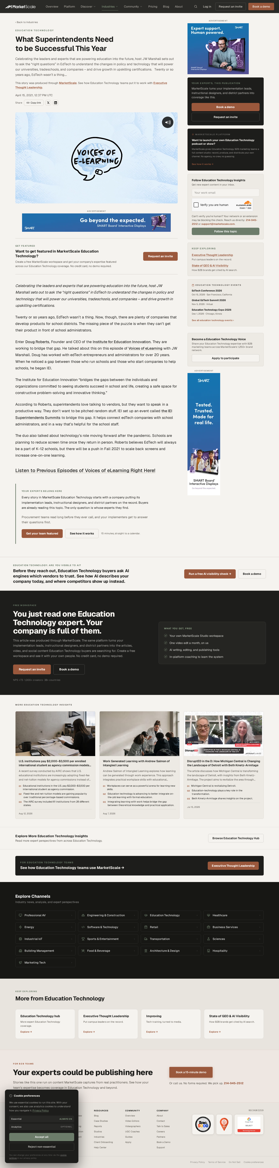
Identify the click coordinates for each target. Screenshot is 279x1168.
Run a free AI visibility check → (210, 574)
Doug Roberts (37, 341)
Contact (161, 1120)
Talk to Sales (163, 1126)
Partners (161, 1136)
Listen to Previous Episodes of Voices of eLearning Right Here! (85, 470)
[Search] (195, 6)
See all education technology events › (213, 320)
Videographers (133, 1126)
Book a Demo (163, 1142)
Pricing (152, 6)
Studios (98, 1131)
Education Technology (34, 30)
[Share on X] (48, 103)
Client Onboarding (103, 1142)
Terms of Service (216, 1162)
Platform (69, 6)
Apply (128, 1142)
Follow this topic (225, 231)
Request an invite (230, 6)
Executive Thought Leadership (212, 255)
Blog (166, 6)
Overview (52, 6)
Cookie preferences (254, 1162)
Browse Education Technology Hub (235, 838)
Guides (129, 1136)
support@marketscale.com (218, 224)
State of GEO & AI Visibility (210, 265)
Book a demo (225, 107)
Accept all (41, 1137)
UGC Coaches (132, 1131)
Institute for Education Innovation (122, 341)
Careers (161, 1131)
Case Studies (101, 1120)
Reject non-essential (42, 1146)
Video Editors (132, 1120)
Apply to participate (225, 358)
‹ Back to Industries (26, 22)
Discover (86, 6)
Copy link (36, 102)
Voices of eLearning (145, 348)
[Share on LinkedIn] (55, 103)
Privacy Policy (197, 1162)
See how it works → (202, 164)
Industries (108, 6)
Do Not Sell (234, 1162)
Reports (98, 1126)
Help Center (100, 1147)
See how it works (82, 533)
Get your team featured (42, 533)
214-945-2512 (233, 1083)
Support (161, 1147)
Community (131, 6)
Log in (207, 6)
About (179, 6)
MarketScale (68, 83)
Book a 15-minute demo (191, 1072)
